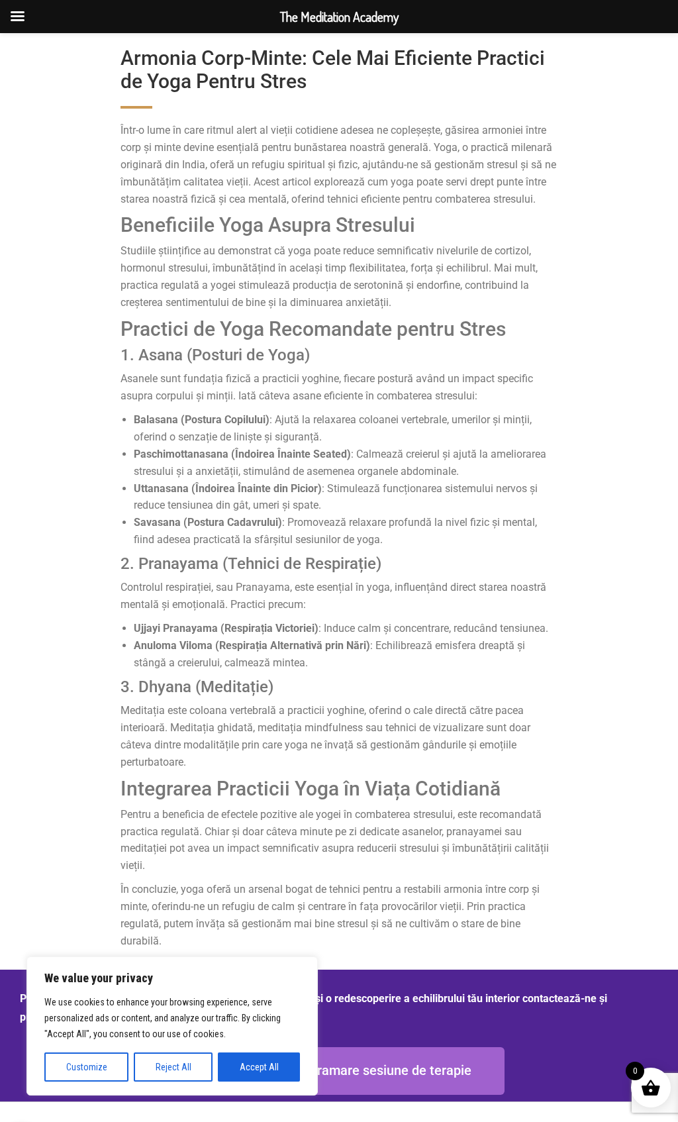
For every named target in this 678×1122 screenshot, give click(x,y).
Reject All (173, 1067)
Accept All (259, 1067)
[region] (172, 1026)
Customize (86, 1067)
